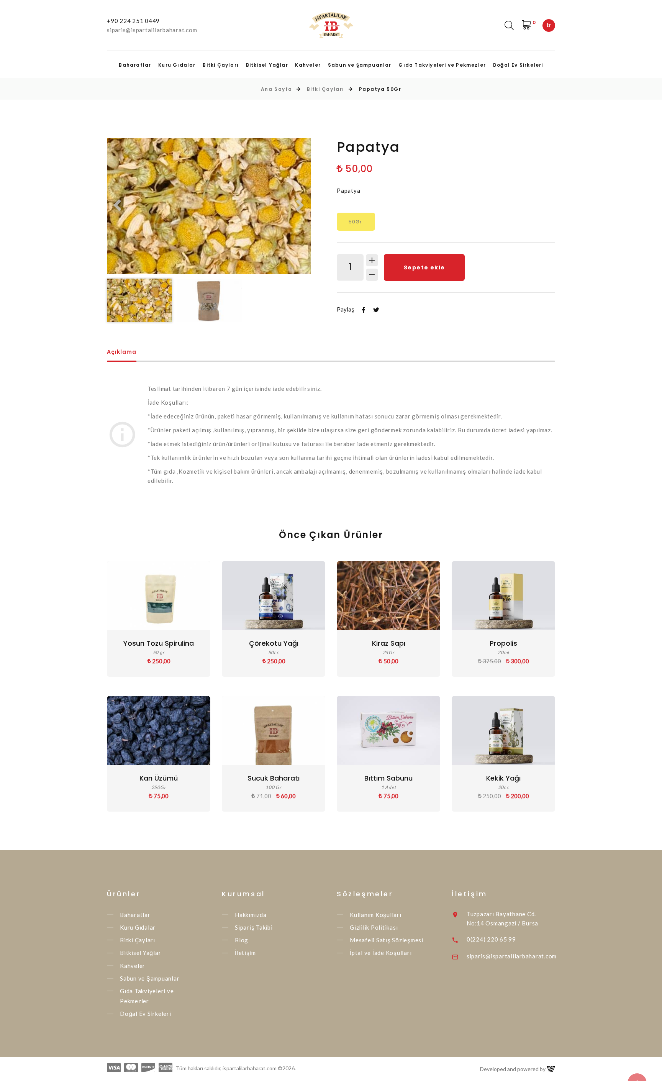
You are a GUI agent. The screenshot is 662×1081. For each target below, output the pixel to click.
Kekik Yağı (503, 778)
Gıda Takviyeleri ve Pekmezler (442, 65)
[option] (209, 206)
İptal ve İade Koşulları (380, 953)
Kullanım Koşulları (375, 914)
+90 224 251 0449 (133, 20)
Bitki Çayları (221, 65)
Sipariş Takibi (254, 927)
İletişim (245, 953)
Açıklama (121, 352)
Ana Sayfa (276, 89)
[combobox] (548, 25)
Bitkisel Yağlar (267, 65)
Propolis (503, 643)
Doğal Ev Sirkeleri (518, 65)
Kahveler (308, 65)
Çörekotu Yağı (273, 643)
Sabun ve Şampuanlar (360, 65)
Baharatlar (135, 65)
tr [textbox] (548, 25)
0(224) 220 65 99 (491, 939)
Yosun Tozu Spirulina (158, 643)
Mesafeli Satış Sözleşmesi (386, 940)
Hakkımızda (251, 914)
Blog (241, 940)
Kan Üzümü (158, 778)
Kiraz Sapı (388, 643)
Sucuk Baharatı (273, 778)
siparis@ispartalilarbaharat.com (152, 29)
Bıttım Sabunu (388, 778)
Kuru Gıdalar (176, 65)
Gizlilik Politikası (374, 927)
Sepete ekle (424, 267)
